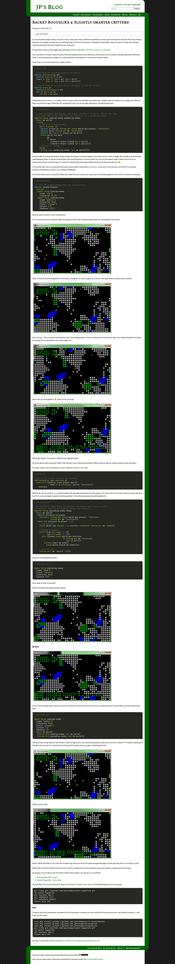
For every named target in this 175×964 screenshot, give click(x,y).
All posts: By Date (94, 948)
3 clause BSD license (95, 959)
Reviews (76, 15)
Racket (85, 884)
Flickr (127, 4)
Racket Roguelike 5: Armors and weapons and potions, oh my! (75, 940)
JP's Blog (49, 7)
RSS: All (120, 948)
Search (136, 8)
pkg (134, 912)
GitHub (118, 4)
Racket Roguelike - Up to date (49, 880)
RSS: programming (133, 948)
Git (76, 884)
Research (133, 15)
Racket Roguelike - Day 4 (47, 877)
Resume (136, 4)
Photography (86, 15)
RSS (139, 15)
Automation (116, 15)
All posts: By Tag (109, 948)
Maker (107, 15)
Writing (125, 15)
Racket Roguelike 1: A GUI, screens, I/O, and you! (90, 50)
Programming (98, 15)
